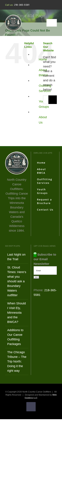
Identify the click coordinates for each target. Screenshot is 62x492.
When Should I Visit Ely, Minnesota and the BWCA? (16, 313)
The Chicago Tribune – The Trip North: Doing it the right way (16, 361)
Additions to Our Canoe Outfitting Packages (15, 337)
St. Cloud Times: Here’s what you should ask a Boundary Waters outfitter (16, 281)
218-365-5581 (21, 4)
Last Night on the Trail (16, 257)
